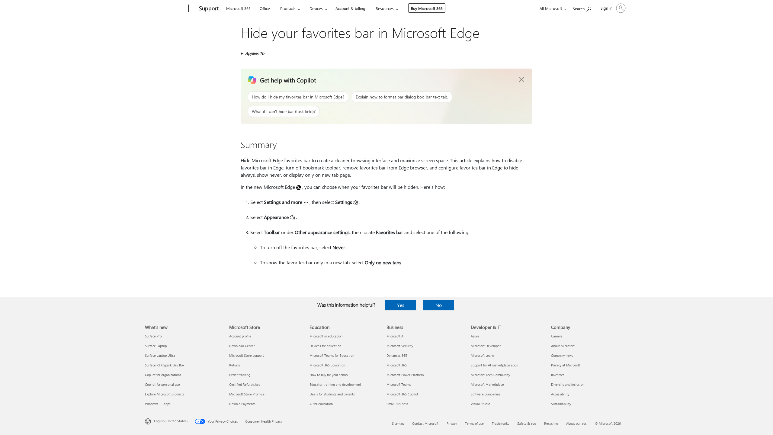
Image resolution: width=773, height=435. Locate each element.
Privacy (452, 423)
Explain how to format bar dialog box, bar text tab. (402, 97)
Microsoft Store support (246, 355)
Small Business (397, 403)
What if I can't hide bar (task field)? (284, 111)
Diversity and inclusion (567, 384)
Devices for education (325, 345)
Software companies (485, 394)
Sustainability (561, 403)
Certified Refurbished (244, 384)
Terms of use (474, 423)
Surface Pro (153, 336)
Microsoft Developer (486, 345)
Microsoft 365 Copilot (402, 394)
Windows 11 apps (158, 403)
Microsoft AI (395, 336)
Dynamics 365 (396, 355)
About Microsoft (563, 345)
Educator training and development (335, 384)
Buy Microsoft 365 (427, 8)
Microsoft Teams (398, 384)
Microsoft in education (326, 336)
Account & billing (350, 8)
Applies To (254, 53)
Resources (385, 8)
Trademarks (500, 423)
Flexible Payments (242, 403)
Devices (316, 8)
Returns (235, 365)
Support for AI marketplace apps (494, 365)
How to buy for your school (329, 374)
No (438, 305)
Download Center (242, 345)
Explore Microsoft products (164, 394)
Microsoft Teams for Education (332, 355)
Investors (557, 374)
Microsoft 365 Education (327, 365)
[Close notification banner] (521, 79)
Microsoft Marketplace (487, 384)
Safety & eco (526, 423)
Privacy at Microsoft (565, 365)
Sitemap (398, 423)
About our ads (576, 423)
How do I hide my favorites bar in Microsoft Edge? (298, 97)
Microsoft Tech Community (490, 374)
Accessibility (560, 394)
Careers (557, 336)
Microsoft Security (399, 345)
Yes (400, 305)
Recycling (551, 423)
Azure (475, 336)
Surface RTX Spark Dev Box (164, 365)
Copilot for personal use (162, 384)
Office (265, 8)
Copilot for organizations (163, 374)
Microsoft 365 (238, 8)
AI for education (321, 403)
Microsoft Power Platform (405, 374)
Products (288, 8)
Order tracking (239, 374)
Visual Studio (480, 403)
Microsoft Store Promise (247, 394)
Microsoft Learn (482, 355)
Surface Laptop (156, 345)
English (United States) (171, 421)
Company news (562, 355)
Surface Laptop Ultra (160, 355)
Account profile (240, 336)
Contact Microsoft (425, 423)
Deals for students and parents (332, 394)
